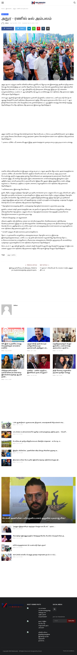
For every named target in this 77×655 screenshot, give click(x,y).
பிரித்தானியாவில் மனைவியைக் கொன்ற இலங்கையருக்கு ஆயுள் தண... (11, 374)
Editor (7, 23)
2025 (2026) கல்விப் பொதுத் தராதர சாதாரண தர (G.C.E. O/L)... (34, 555)
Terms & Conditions (68, 651)
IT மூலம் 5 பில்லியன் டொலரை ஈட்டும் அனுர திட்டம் (56, 269)
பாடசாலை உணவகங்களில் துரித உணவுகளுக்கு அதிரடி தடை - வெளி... (40, 432)
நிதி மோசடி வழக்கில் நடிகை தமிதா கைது (62, 372)
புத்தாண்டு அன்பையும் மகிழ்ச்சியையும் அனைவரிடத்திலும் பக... (37, 346)
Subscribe (71, 621)
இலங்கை (8, 8)
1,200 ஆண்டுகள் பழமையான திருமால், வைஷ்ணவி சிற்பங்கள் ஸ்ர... (38, 422)
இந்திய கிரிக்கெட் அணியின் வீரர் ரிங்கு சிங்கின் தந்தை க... (35, 451)
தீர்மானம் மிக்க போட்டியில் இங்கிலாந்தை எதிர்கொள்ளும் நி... (36, 460)
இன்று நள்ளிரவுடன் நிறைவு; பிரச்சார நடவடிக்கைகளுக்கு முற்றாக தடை (23, 269)
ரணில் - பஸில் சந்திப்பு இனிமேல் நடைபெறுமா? (37, 372)
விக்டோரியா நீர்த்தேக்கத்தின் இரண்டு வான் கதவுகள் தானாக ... (44, 637)
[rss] (54, 609)
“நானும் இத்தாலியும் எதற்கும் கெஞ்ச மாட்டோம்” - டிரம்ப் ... (34, 526)
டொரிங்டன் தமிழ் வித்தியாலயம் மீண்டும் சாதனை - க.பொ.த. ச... (37, 441)
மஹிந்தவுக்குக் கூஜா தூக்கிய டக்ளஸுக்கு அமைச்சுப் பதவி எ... (62, 346)
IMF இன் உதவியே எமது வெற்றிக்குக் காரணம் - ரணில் (11, 346)
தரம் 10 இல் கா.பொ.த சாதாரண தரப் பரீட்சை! (43, 625)
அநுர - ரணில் (11, 255)
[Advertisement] (38, 119)
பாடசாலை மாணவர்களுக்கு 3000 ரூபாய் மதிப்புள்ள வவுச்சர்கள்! (44, 613)
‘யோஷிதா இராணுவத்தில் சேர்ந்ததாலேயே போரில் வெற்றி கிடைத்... (39, 536)
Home (3, 8)
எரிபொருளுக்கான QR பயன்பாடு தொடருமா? (29, 545)
